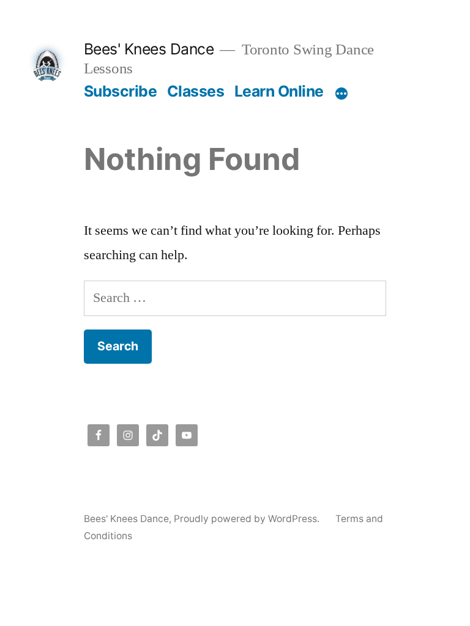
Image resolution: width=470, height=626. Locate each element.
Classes (196, 91)
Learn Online (279, 91)
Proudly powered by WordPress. (248, 519)
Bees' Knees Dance (149, 49)
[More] (341, 93)
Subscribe (120, 91)
